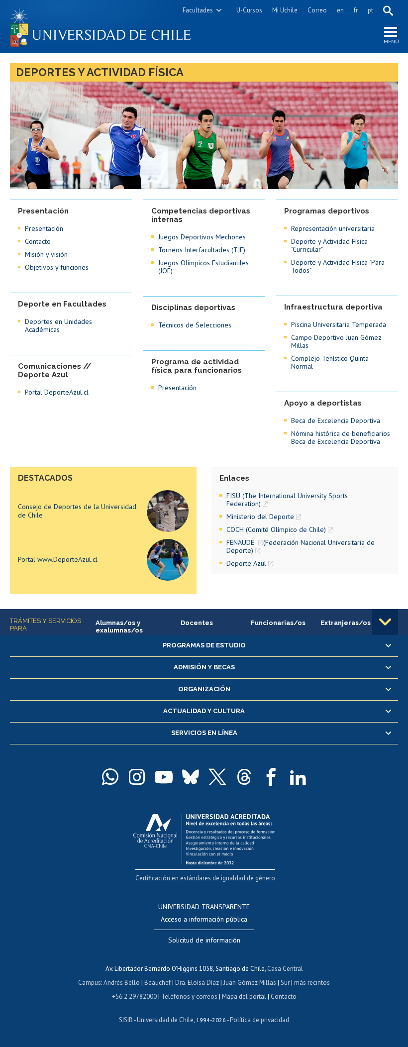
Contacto (38, 241)
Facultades (198, 10)
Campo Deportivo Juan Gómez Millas (336, 341)
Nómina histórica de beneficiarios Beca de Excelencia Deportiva (340, 437)
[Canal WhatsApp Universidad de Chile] (110, 776)
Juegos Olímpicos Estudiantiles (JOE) (203, 266)
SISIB (126, 1020)
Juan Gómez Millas (249, 982)
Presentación (44, 228)
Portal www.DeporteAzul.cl (58, 559)
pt (370, 10)
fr (356, 10)
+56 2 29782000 (134, 996)
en (340, 10)
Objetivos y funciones (57, 267)
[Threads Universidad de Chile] (244, 776)
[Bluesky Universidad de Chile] (190, 776)
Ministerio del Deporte (260, 516)
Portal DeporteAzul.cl (57, 392)
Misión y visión (46, 254)
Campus (89, 982)
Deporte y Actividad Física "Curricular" (329, 245)
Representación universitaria (333, 228)
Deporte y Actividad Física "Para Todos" (338, 266)
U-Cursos (249, 10)
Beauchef (157, 982)
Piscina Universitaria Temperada (338, 324)
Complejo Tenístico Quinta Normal (330, 362)
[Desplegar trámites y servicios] (385, 622)
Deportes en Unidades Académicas (58, 325)
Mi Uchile (285, 10)
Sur (285, 982)
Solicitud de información (204, 940)
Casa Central (285, 968)
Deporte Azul (246, 563)
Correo (317, 10)
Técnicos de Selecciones (194, 324)
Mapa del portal (244, 996)
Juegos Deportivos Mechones (202, 236)
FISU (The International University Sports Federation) (287, 499)
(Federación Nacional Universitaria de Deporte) (300, 546)
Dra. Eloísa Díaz (197, 982)
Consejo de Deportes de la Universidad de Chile (77, 511)
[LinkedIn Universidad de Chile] (298, 776)
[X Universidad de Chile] (217, 776)
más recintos (312, 982)
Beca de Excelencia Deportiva (335, 420)
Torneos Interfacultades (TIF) (201, 249)
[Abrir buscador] (388, 10)
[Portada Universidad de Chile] (107, 26)
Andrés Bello (121, 982)
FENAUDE (241, 542)
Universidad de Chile (165, 1020)
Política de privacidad (259, 1020)
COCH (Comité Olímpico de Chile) (276, 529)
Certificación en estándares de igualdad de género (205, 878)
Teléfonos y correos (189, 996)
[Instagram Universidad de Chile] (136, 776)
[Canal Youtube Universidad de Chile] (163, 776)
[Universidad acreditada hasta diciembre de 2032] (204, 836)
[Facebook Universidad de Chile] (271, 776)
